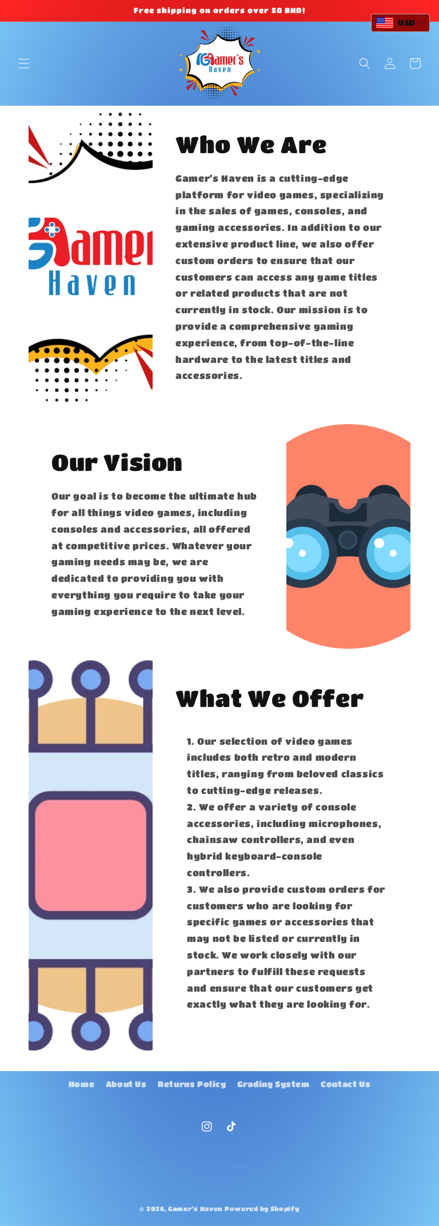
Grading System (273, 1083)
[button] (24, 63)
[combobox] (400, 23)
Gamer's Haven (195, 1208)
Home (81, 1083)
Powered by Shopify (262, 1208)
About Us (126, 1083)
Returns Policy (192, 1083)
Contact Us (345, 1083)
